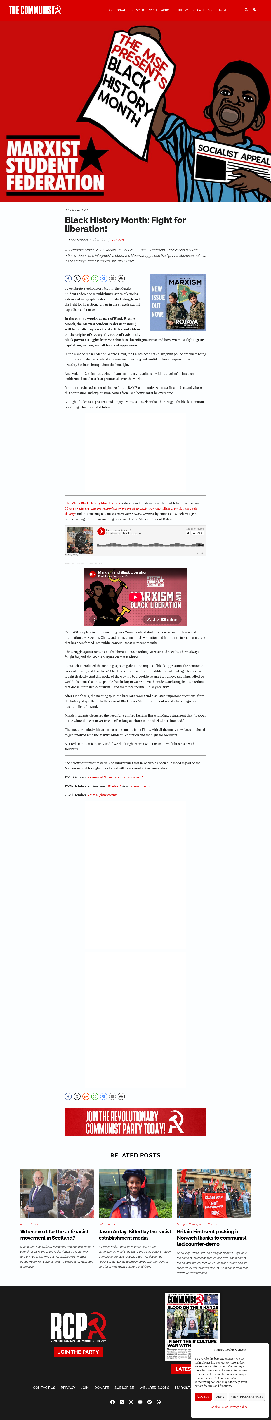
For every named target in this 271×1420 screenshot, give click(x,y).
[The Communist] (35, 12)
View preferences (247, 1396)
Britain (103, 1224)
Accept (203, 1396)
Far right (182, 1224)
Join (109, 10)
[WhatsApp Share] (94, 278)
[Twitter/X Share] (77, 278)
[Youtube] (140, 1402)
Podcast (198, 10)
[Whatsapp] (158, 1402)
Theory (183, 10)
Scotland (36, 1224)
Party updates (197, 1224)
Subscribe (138, 10)
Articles (167, 10)
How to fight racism (102, 795)
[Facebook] (112, 1402)
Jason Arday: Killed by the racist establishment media (135, 1235)
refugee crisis (140, 786)
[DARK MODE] (254, 9)
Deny (220, 1396)
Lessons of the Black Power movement (115, 777)
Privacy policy (238, 1407)
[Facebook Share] (68, 278)
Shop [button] (211, 10)
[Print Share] (121, 278)
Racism (118, 240)
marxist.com (187, 1388)
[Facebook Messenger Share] (103, 278)
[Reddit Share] (85, 278)
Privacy (68, 1388)
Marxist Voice (70, 563)
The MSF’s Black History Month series (92, 503)
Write (153, 10)
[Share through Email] (112, 278)
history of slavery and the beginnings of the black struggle (106, 508)
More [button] (223, 10)
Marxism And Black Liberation (89, 563)
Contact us (44, 1388)
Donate (121, 10)
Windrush (114, 786)
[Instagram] (131, 1402)
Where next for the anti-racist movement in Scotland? (54, 1235)
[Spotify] (149, 1402)
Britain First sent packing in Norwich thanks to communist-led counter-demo (213, 1238)
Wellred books (154, 1388)
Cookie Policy (219, 1407)
